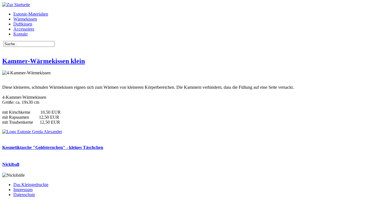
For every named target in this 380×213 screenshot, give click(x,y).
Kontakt (20, 34)
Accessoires (23, 29)
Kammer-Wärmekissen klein (43, 61)
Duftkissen (22, 24)
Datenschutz (24, 194)
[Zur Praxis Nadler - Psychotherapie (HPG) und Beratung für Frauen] (32, 131)
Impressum (23, 189)
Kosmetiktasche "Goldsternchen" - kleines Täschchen (52, 147)
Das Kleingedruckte (30, 184)
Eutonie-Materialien (30, 14)
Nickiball (10, 164)
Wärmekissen (25, 19)
